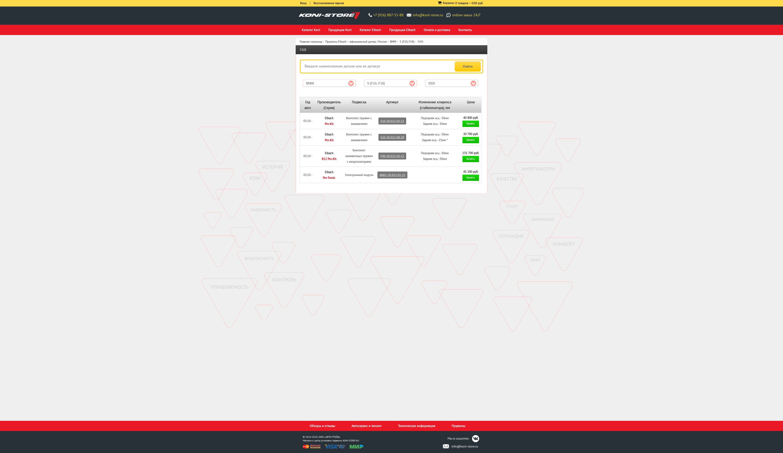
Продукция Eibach (402, 30)
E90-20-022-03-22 (392, 156)
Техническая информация (416, 426)
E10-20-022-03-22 (392, 121)
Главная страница (311, 41)
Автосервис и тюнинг (367, 426)
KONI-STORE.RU (351, 440)
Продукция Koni (340, 30)
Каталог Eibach (370, 30)
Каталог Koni (311, 30)
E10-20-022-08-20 (392, 137)
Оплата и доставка (437, 30)
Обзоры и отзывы (322, 426)
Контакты (465, 30)
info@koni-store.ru (428, 15)
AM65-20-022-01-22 (392, 175)
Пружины (458, 426)
